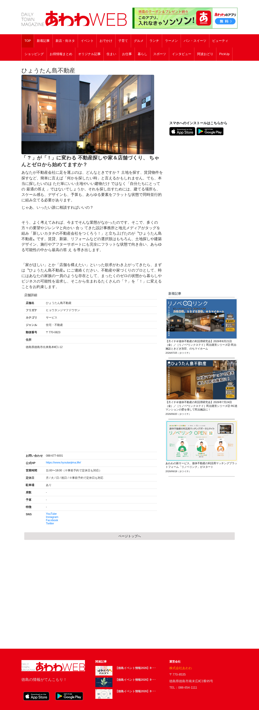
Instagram (52, 516)
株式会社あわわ (180, 668)
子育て (123, 41)
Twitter (50, 523)
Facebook (52, 520)
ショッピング (34, 54)
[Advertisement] (203, 92)
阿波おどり (205, 54)
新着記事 (43, 41)
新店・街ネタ (65, 41)
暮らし (142, 54)
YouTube (51, 513)
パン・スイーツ (195, 41)
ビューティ (220, 41)
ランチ (154, 41)
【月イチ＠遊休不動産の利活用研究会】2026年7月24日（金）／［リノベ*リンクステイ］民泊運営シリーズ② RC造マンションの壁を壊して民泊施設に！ (201, 406)
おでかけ (106, 41)
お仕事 (127, 54)
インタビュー (181, 54)
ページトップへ (129, 536)
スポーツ (159, 54)
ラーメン (171, 41)
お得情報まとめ (61, 54)
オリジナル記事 (89, 54)
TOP (27, 41)
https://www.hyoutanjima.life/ (63, 462)
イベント (87, 41)
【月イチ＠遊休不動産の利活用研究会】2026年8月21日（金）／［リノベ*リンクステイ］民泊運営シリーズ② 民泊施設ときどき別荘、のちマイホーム (201, 345)
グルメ (139, 41)
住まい (111, 54)
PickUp (224, 54)
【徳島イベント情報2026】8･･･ (135, 668)
